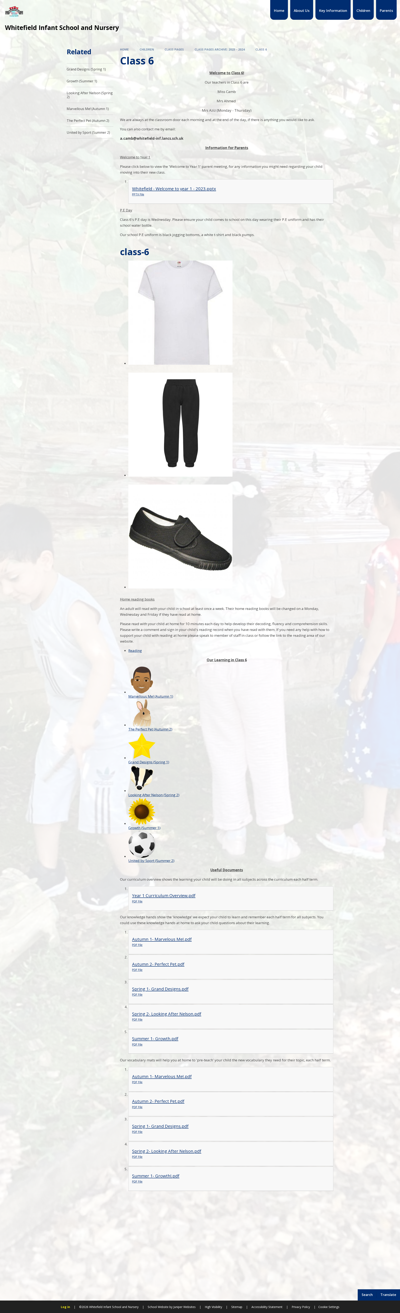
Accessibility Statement (266, 1307)
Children (147, 49)
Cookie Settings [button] (328, 1307)
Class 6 (261, 49)
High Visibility (213, 1307)
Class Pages (174, 49)
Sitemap (236, 1307)
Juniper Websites (184, 1307)
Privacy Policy (301, 1307)
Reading (135, 650)
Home (124, 49)
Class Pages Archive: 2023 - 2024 (220, 49)
